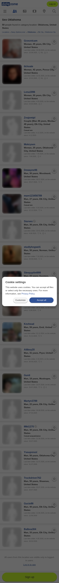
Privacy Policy (27, 293)
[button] (20, 300)
